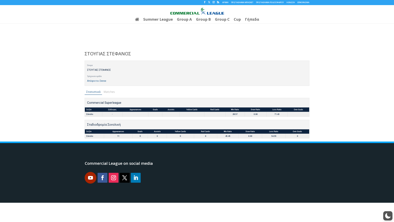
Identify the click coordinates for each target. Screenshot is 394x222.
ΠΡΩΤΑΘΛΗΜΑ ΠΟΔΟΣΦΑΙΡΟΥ (270, 3)
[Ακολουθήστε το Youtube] (90, 178)
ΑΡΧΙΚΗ (225, 3)
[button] (387, 215)
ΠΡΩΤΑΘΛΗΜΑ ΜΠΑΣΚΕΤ (242, 3)
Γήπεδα (252, 20)
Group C (222, 20)
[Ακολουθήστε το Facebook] (102, 178)
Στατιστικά (93, 92)
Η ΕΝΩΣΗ (291, 3)
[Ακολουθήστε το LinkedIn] (136, 178)
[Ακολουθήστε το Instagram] (114, 178)
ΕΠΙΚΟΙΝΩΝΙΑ (303, 3)
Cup (237, 20)
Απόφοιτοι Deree (96, 80)
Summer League (158, 20)
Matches (109, 92)
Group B (203, 20)
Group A (184, 20)
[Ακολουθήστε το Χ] (125, 178)
